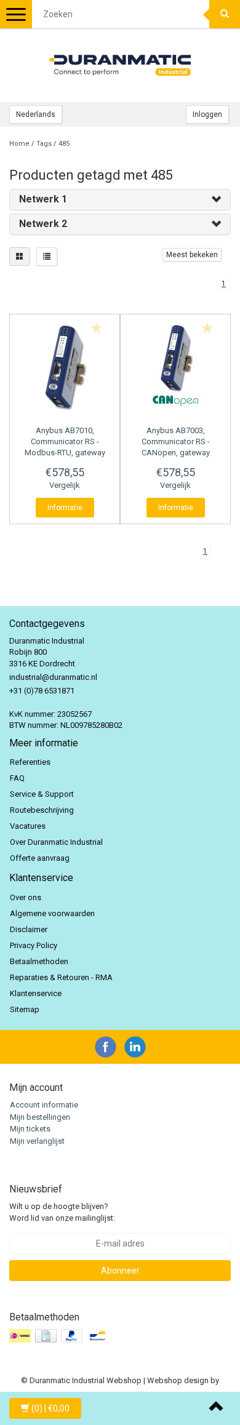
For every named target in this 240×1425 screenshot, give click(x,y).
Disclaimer (28, 929)
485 (64, 144)
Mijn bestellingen (40, 1117)
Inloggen (207, 114)
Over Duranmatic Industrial (56, 842)
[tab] (120, 200)
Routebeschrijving (42, 810)
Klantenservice (36, 993)
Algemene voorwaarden (52, 913)
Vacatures (28, 826)
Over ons (25, 897)
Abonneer (120, 1270)
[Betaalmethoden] (60, 1336)
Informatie (64, 507)
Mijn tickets (30, 1128)
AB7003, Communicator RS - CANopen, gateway (176, 441)
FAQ (17, 778)
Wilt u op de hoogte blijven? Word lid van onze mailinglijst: (62, 1212)
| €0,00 (50, 1408)
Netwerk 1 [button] (43, 199)
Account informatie (44, 1104)
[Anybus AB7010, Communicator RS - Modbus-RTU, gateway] (64, 367)
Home (19, 144)
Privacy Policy (33, 945)
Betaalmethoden (39, 961)
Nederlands (35, 114)
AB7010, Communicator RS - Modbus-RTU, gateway (65, 441)
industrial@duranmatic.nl (53, 677)
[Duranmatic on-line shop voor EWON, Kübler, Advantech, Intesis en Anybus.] (120, 65)
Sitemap (24, 1009)
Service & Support (42, 794)
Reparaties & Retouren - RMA (61, 977)
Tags (44, 144)
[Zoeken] (224, 14)
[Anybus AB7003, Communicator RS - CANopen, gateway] (175, 367)
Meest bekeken (192, 254)
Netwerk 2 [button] (43, 224)
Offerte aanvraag (40, 858)
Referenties (30, 762)
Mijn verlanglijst (37, 1141)
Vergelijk (64, 485)
